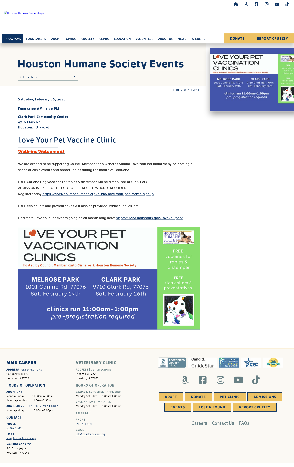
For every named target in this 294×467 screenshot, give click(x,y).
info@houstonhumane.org (21, 438)
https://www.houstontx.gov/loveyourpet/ (149, 218)
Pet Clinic (230, 397)
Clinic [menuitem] (104, 39)
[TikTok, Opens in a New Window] (287, 4)
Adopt (171, 397)
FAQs (244, 422)
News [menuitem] (182, 39)
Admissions (265, 397)
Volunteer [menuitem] (144, 39)
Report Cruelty (272, 38)
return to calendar (186, 90)
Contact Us (223, 422)
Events (178, 407)
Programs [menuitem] (13, 39)
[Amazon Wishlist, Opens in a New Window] (246, 4)
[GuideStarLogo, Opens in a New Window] (202, 363)
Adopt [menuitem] (56, 39)
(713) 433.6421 (14, 428)
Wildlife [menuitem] (198, 39)
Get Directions (31, 369)
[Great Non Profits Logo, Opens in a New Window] (273, 363)
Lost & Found (212, 407)
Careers (199, 422)
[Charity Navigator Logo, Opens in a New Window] (229, 363)
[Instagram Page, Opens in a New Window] (266, 4)
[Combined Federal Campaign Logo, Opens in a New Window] (251, 363)
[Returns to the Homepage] (236, 4)
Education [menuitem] (122, 39)
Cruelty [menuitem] (87, 39)
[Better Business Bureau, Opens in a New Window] (172, 363)
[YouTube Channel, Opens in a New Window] (277, 4)
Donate (237, 38)
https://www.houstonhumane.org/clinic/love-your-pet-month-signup (98, 194)
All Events (28, 76)
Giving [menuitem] (71, 39)
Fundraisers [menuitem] (36, 39)
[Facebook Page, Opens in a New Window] (256, 4)
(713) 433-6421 (84, 424)
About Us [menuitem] (165, 39)
